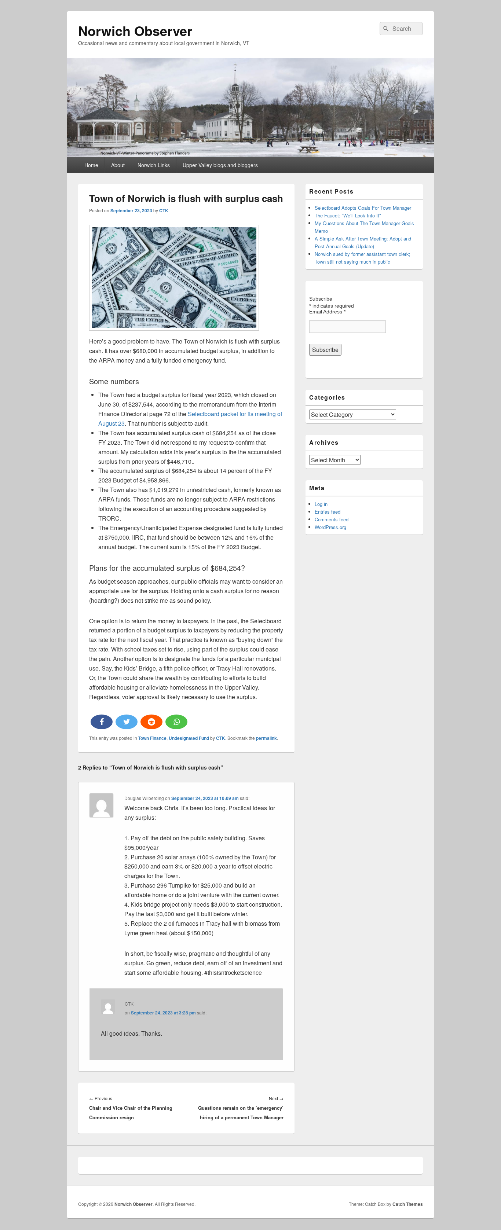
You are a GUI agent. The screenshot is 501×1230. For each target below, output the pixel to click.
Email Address (327, 312)
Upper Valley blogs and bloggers (220, 165)
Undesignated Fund (189, 738)
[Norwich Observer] (250, 155)
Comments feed (331, 519)
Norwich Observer (135, 30)
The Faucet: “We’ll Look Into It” (348, 215)
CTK (163, 210)
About (118, 165)
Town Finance (152, 738)
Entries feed (327, 511)
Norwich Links (154, 165)
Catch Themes (407, 1204)
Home (91, 165)
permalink (266, 738)
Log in (321, 503)
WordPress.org (330, 527)
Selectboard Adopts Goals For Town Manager (363, 207)
